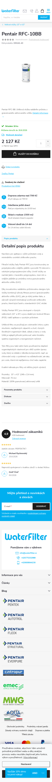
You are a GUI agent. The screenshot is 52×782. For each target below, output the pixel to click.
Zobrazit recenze (19, 438)
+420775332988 (28, 557)
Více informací (30, 757)
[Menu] (48, 10)
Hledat (44, 17)
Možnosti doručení (14, 135)
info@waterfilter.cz (28, 553)
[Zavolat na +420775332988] (31, 11)
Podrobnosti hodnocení (39, 40)
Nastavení (26, 764)
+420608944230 (28, 562)
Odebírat (41, 506)
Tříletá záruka (27, 734)
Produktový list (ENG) (11, 186)
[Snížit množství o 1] (48, 145)
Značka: (8, 173)
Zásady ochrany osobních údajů (18, 730)
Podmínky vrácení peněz (37, 726)
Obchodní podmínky (15, 726)
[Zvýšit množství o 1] (48, 141)
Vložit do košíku (28, 154)
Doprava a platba (42, 730)
